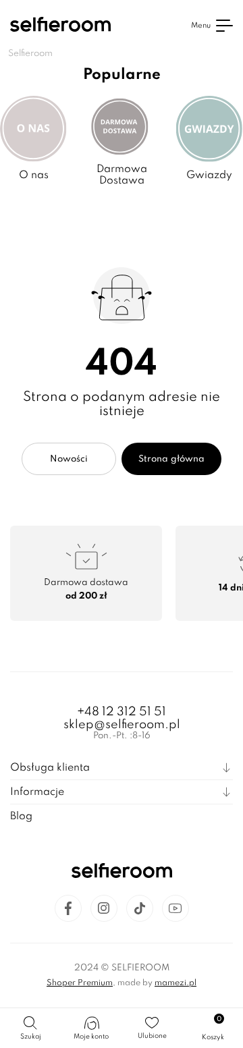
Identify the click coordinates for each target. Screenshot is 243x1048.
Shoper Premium (80, 983)
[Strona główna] (60, 26)
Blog (21, 816)
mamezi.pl (175, 983)
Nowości (69, 459)
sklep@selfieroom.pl (121, 725)
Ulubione (152, 1035)
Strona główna (171, 459)
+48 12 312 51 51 (121, 712)
